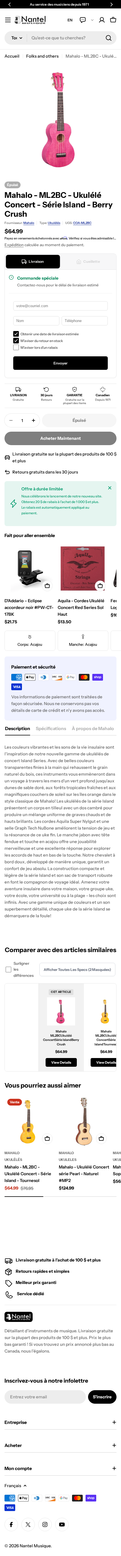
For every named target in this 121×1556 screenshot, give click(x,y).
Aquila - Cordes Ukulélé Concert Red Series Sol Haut (81, 607)
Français (13, 1485)
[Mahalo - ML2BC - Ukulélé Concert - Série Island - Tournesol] (30, 1121)
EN (70, 20)
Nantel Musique (35, 1545)
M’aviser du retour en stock (42, 341)
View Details (61, 1062)
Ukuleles (68, 1160)
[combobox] (60, 38)
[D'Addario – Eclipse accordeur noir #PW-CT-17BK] (30, 568)
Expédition (14, 245)
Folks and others (42, 56)
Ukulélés (54, 223)
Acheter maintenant (60, 438)
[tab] (33, 261)
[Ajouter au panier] (47, 586)
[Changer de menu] (8, 20)
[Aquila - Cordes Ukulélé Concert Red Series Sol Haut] (83, 568)
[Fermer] (109, 488)
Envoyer (60, 363)
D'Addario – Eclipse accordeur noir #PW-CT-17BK (29, 607)
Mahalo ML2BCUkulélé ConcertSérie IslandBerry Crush (61, 1037)
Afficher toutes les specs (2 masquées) (77, 969)
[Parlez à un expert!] (86, 20)
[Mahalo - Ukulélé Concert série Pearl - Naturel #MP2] (84, 1121)
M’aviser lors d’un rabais (39, 347)
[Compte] (101, 20)
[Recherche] (108, 38)
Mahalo (28, 223)
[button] (10, 4)
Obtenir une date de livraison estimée (50, 334)
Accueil (12, 56)
